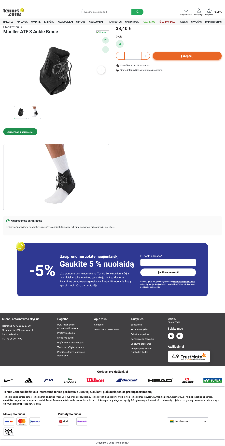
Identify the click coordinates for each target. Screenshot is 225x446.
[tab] (20, 131)
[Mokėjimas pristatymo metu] (8, 431)
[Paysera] (34, 421)
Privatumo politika (140, 334)
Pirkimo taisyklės (139, 329)
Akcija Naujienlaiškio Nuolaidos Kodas (166, 284)
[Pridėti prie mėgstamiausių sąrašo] (105, 40)
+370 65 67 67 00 (28, 2)
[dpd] (63, 421)
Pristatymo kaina (66, 333)
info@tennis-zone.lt (23, 330)
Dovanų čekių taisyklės (142, 339)
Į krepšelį (187, 56)
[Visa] (8, 421)
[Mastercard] (21, 421)
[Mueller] (102, 32)
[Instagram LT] (179, 336)
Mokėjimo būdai (65, 337)
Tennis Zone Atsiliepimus (106, 329)
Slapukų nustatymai (171, 320)
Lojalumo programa (141, 343)
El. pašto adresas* (151, 256)
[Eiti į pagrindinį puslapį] (13, 12)
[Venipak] (81, 421)
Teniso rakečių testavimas (70, 347)
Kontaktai (99, 324)
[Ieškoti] (137, 12)
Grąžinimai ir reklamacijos (70, 342)
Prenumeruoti (170, 272)
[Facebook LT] (171, 336)
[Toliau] (101, 70)
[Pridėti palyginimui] (105, 49)
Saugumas (136, 324)
